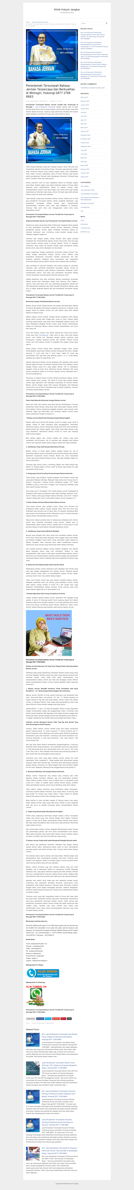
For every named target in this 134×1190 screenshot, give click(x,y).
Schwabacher (43, 335)
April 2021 (84, 124)
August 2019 (84, 176)
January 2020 (85, 173)
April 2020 (84, 161)
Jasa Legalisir (85, 186)
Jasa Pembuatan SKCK (87, 190)
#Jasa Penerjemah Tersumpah (43, 1023)
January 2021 (85, 131)
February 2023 (85, 101)
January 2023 (85, 105)
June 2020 (84, 154)
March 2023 (84, 97)
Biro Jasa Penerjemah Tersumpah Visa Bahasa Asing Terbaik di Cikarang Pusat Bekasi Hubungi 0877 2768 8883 (59, 1036)
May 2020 (84, 158)
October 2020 (85, 142)
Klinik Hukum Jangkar (67, 9)
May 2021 (84, 120)
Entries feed (84, 224)
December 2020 (85, 135)
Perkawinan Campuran (87, 203)
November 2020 (85, 139)
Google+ (56, 1018)
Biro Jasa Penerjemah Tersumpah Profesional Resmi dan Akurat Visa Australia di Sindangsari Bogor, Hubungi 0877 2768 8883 (59, 1150)
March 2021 (84, 127)
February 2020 (85, 169)
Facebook (40, 1018)
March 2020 (84, 165)
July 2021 (83, 112)
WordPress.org (85, 232)
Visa (82, 211)
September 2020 (86, 146)
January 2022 (85, 108)
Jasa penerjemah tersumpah (45, 107)
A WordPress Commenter (88, 88)
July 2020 (84, 150)
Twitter (49, 1018)
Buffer (69, 1018)
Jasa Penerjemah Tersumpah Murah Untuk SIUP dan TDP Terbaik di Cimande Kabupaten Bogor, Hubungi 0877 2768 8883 (59, 1065)
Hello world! (101, 88)
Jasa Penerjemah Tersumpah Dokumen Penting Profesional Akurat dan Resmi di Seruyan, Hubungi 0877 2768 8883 (57, 1122)
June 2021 (84, 116)
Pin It (63, 1018)
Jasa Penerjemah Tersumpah (36, 101)
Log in (82, 220)
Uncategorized (85, 207)
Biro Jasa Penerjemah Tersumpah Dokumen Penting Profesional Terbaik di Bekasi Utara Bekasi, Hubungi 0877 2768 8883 (58, 1093)
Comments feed (85, 228)
